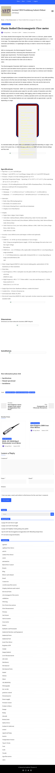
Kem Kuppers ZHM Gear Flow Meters (39, 426)
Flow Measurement (6, 24)
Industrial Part (6, 639)
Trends (4, 753)
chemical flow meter (10, 392)
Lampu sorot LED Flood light (9, 526)
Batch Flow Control (8, 565)
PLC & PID (5, 689)
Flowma (4, 612)
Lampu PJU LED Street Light (9, 523)
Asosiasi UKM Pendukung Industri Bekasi (28, 10)
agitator (4, 544)
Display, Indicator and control (11, 588)
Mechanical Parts (7, 669)
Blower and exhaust (8, 575)
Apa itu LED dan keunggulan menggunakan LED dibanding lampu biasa (22, 532)
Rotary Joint (5, 719)
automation (5, 561)
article (4, 551)
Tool (3, 746)
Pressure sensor (7, 702)
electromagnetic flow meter (10, 595)
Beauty (4, 568)
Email (31, 478)
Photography (6, 686)
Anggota (36, 1)
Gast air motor (6, 618)
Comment (4, 458)
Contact (29, 1)
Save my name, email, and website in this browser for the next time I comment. (25, 495)
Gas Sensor (5, 615)
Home (18, 1)
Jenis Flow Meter (7, 642)
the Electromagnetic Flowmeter (23, 50)
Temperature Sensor (8, 739)
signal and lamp (7, 733)
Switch (4, 736)
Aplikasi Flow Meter (8, 548)
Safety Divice (6, 723)
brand (4, 578)
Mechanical (5, 665)
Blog (3, 571)
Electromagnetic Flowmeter (12, 89)
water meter (32, 392)
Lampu (4, 649)
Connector (5, 581)
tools (3, 750)
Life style (5, 659)
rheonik (4, 716)
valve (3, 760)
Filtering (5, 602)
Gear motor (5, 622)
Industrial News (7, 635)
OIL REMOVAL (6, 682)
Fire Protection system (9, 605)
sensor (4, 729)
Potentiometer (6, 696)
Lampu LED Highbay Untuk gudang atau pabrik (14, 529)
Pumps (4, 709)
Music (4, 679)
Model (4, 672)
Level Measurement (8, 655)
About (23, 1)
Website (3, 487)
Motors (4, 676)
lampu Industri (6, 652)
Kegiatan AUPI (6, 645)
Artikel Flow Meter (7, 554)
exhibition (5, 598)
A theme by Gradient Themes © (27, 767)
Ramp (4, 713)
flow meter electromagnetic (22, 392)
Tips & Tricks (6, 743)
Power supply (6, 699)
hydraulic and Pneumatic (9, 628)
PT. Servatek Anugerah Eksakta (10, 535)
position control (7, 692)
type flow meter (7, 756)
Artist (4, 558)
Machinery (5, 662)
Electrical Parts (6, 591)
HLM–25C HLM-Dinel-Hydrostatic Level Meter (11, 442)
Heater (4, 625)
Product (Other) (7, 706)
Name (3, 478)
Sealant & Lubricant (8, 726)
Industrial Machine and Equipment (12, 632)
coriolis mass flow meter (9, 585)
